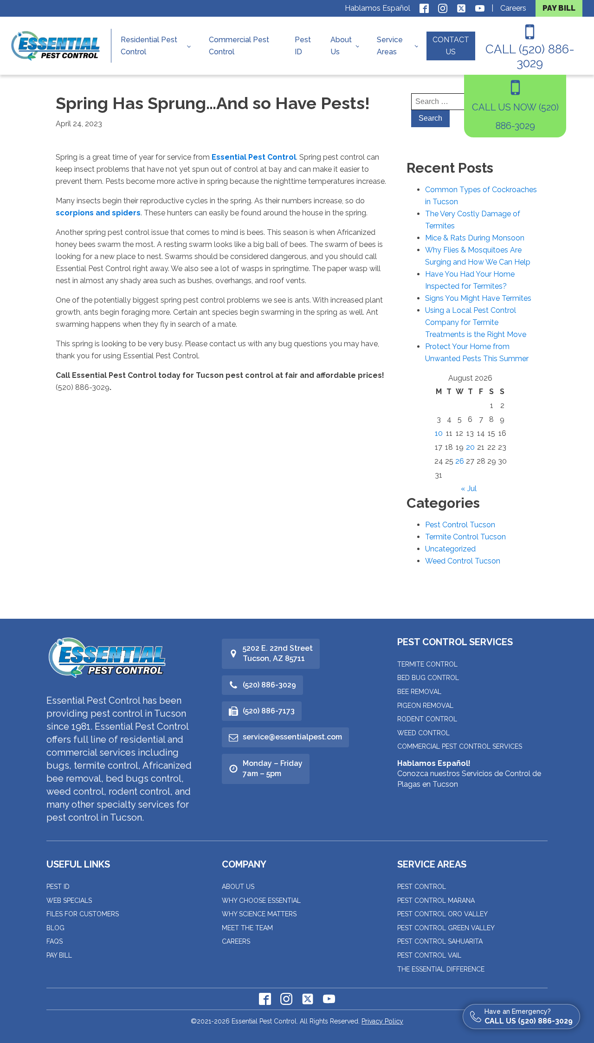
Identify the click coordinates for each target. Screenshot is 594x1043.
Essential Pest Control (254, 157)
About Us (341, 45)
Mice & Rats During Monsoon (474, 237)
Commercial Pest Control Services (459, 746)
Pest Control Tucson (460, 524)
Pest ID (303, 45)
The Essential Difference (440, 969)
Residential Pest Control (149, 45)
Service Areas (390, 45)
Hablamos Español (377, 8)
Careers (513, 8)
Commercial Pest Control (239, 45)
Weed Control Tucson (462, 561)
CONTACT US (451, 45)
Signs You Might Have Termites (478, 298)
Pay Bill (59, 955)
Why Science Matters (259, 914)
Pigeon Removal (425, 705)
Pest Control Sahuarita (440, 941)
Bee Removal (419, 691)
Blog (55, 928)
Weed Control (423, 733)
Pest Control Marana (436, 900)
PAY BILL (558, 8)
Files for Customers (82, 914)
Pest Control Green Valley (446, 928)
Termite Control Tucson (465, 536)
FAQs (54, 941)
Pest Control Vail (429, 955)
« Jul (469, 488)
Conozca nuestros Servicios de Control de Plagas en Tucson (469, 774)
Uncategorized (450, 548)
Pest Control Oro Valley (442, 914)
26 (459, 461)
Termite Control (427, 664)
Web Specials (69, 900)
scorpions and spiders (98, 212)
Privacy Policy (382, 1021)
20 (470, 447)
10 (439, 433)
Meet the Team (247, 928)
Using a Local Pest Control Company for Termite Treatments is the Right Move (475, 322)
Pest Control (421, 886)
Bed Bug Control (428, 677)
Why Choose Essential (261, 900)
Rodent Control (427, 719)
